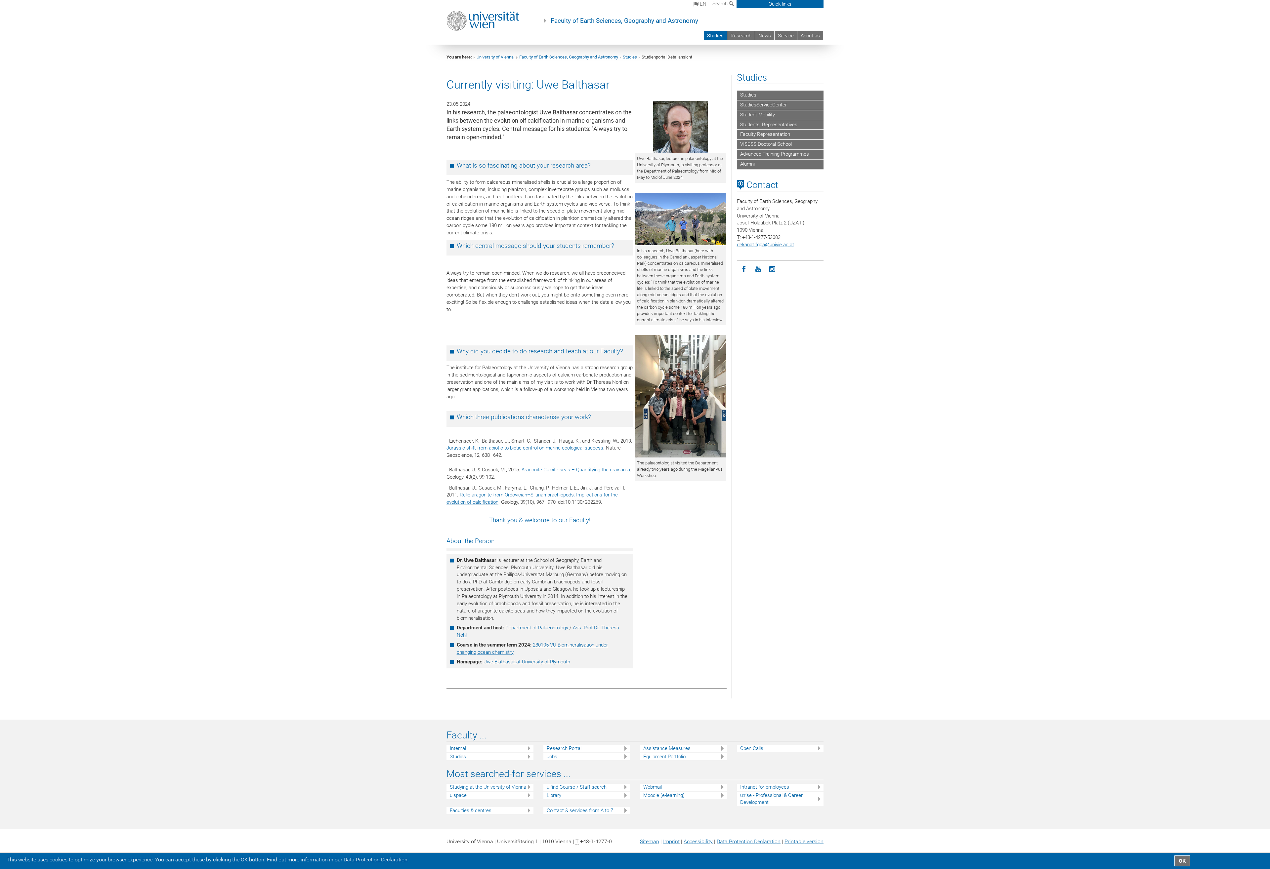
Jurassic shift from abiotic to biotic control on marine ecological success (524, 448)
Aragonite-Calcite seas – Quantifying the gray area (576, 470)
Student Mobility (757, 115)
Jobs (552, 757)
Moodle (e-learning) (664, 795)
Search (720, 4)
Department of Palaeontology (536, 628)
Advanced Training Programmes (774, 154)
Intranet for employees (764, 787)
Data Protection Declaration (749, 841)
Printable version (804, 841)
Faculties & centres (470, 810)
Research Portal (564, 748)
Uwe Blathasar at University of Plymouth (527, 662)
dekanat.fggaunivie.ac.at (765, 245)
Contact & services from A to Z (580, 810)
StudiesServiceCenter (763, 105)
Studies (715, 36)
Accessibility (698, 841)
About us (810, 36)
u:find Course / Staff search (577, 787)
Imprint (671, 841)
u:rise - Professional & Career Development (771, 798)
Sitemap (649, 841)
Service (786, 36)
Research (741, 36)
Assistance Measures (667, 748)
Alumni (747, 164)
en (702, 4)
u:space (458, 795)
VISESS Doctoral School (766, 144)
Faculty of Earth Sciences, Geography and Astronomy (624, 20)
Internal (458, 748)
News (764, 36)
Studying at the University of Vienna (488, 787)
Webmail (652, 787)
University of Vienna (496, 57)
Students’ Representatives (768, 125)
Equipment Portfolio (664, 757)
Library (554, 795)
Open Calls (751, 748)
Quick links (780, 4)
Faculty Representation (765, 134)
